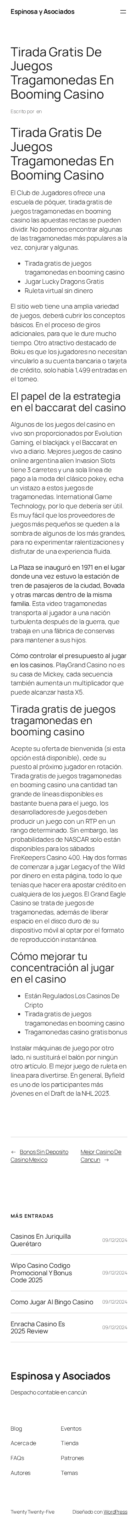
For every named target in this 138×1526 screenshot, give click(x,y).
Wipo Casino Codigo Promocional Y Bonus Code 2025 (41, 1273)
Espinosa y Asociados (42, 11)
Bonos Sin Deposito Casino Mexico (39, 1156)
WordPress (115, 1511)
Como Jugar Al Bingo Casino (52, 1302)
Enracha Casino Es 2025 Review (38, 1327)
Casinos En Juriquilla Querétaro (41, 1240)
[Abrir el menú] (123, 11)
